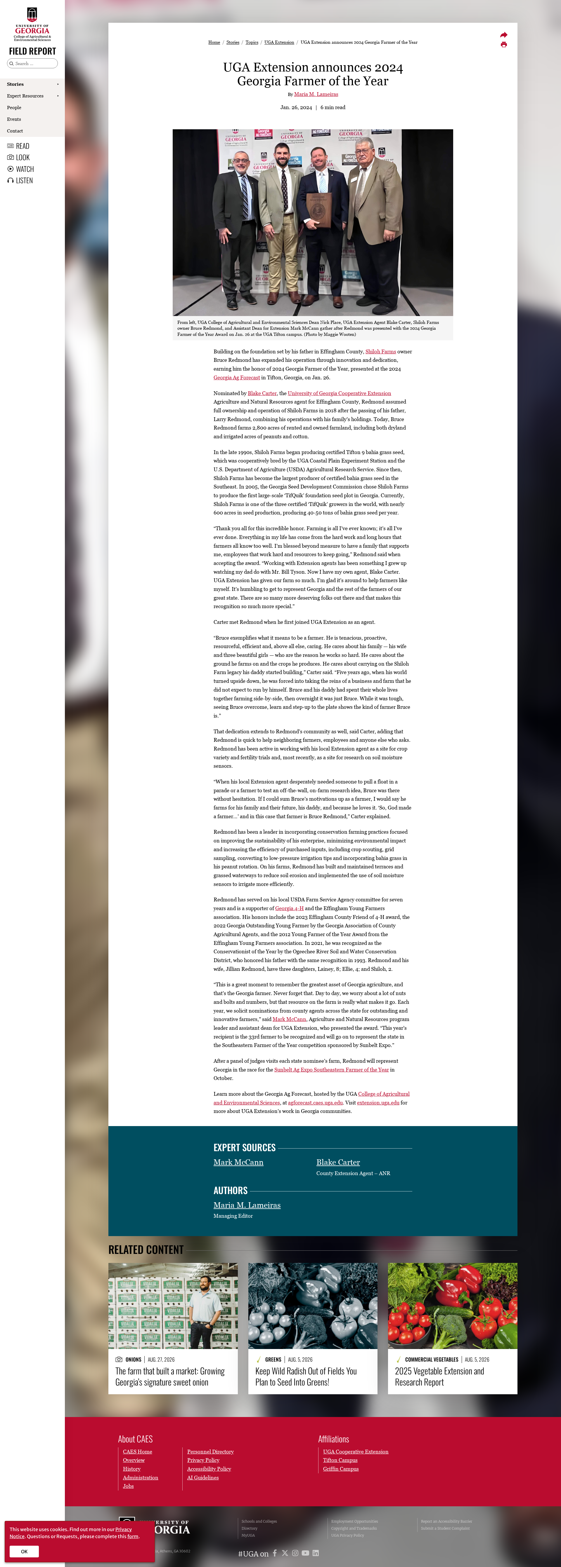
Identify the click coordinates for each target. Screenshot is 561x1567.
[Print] (503, 45)
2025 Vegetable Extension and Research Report (439, 1376)
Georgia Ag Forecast (237, 377)
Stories (15, 84)
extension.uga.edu (378, 1103)
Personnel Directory (210, 1452)
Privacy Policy (203, 1460)
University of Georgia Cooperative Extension (339, 393)
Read (23, 145)
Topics (252, 42)
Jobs (128, 1486)
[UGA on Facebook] (276, 1554)
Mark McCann (289, 1019)
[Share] (503, 35)
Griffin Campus (341, 1469)
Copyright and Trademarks (354, 1528)
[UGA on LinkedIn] (315, 1554)
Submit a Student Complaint (445, 1528)
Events (14, 119)
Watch (25, 168)
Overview (134, 1460)
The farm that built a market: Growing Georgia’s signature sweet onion (170, 1376)
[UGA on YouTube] (306, 1554)
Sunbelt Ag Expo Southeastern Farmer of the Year (331, 1070)
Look (23, 157)
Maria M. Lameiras (316, 94)
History (132, 1469)
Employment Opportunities (354, 1521)
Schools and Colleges (259, 1521)
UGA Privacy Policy (347, 1535)
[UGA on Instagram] (296, 1554)
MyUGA (248, 1535)
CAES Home (137, 1452)
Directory (249, 1528)
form (132, 1536)
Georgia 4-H (289, 908)
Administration (140, 1477)
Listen (24, 180)
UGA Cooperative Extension (356, 1452)
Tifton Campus (340, 1460)
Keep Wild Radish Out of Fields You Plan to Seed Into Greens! (306, 1376)
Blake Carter (262, 393)
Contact (15, 130)
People (14, 107)
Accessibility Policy (209, 1469)
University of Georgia (163, 1528)
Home (214, 42)
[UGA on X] (286, 1554)
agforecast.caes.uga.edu (315, 1103)
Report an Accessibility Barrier (446, 1521)
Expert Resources (25, 95)
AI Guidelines (203, 1477)
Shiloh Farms (381, 351)
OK (24, 1551)
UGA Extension (279, 42)
